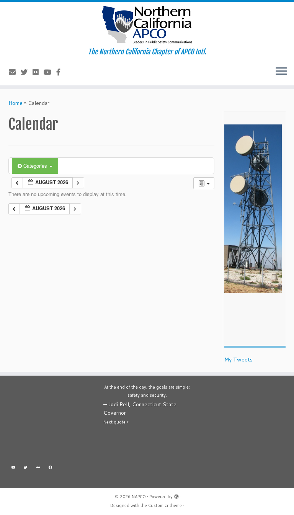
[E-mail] (15, 72)
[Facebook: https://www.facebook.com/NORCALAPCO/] (50, 468)
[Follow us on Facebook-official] (60, 72)
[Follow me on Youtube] (50, 72)
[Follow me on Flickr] (38, 72)
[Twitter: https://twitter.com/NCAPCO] (26, 468)
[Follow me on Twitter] (27, 72)
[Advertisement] (52, 421)
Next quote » (116, 422)
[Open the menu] (281, 71)
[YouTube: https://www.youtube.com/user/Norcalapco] (13, 468)
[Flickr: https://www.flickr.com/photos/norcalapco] (38, 468)
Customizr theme (165, 505)
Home (15, 103)
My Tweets (238, 359)
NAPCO (139, 497)
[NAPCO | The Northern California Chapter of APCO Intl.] (147, 25)
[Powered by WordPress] (176, 495)
